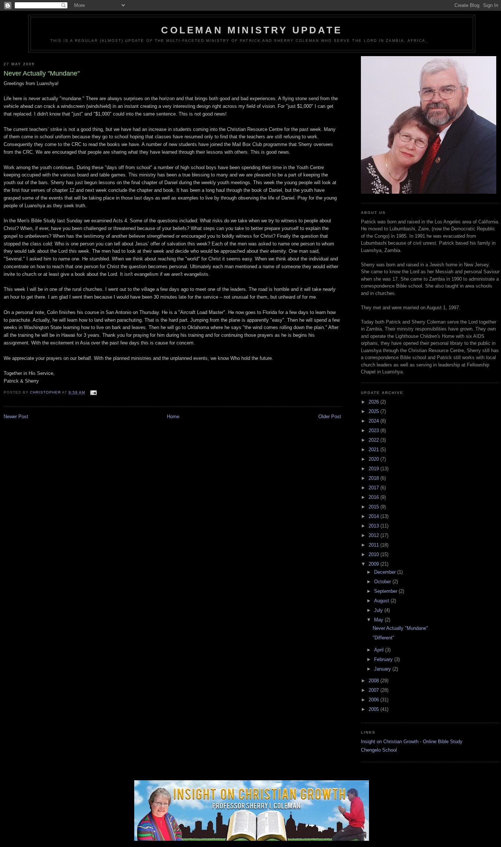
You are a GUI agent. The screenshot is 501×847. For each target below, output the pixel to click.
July (379, 610)
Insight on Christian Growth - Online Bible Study (411, 741)
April (379, 650)
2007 (374, 690)
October (383, 581)
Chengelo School (379, 750)
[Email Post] (93, 392)
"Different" (383, 637)
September (386, 591)
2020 (374, 459)
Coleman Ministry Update (251, 30)
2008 (374, 680)
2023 (374, 430)
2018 (374, 478)
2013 (374, 526)
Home (173, 416)
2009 (374, 564)
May (379, 620)
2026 (374, 402)
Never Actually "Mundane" (400, 628)
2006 (374, 699)
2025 (374, 411)
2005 (374, 709)
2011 (374, 545)
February (384, 659)
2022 (374, 440)
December (385, 572)
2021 (374, 449)
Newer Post (16, 416)
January (383, 669)
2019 (374, 468)
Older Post (329, 416)
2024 (374, 421)
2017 (374, 487)
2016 (374, 497)
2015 (374, 507)
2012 (374, 535)
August (382, 600)
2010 (374, 554)
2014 (374, 516)
